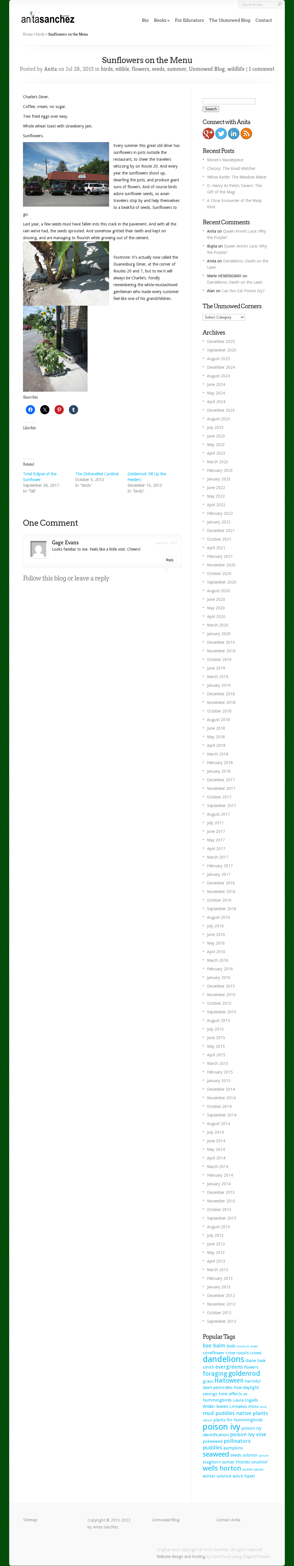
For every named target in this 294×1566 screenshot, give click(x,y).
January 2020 (219, 633)
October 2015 (219, 1003)
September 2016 (221, 908)
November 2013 (221, 1201)
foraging (215, 1373)
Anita (50, 68)
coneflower (214, 1352)
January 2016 (219, 977)
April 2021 (216, 547)
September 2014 (221, 1115)
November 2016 (221, 891)
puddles (212, 1448)
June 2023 (216, 436)
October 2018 (219, 711)
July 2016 (215, 926)
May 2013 (216, 1252)
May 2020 (216, 608)
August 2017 (218, 814)
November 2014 (221, 1098)
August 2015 (218, 1020)
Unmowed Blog (207, 68)
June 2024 (216, 384)
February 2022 (220, 513)
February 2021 (220, 556)
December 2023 (221, 410)
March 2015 (217, 1063)
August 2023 (218, 419)
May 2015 (216, 1046)
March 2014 (217, 1166)
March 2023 (217, 462)
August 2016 (218, 917)
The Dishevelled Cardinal (97, 474)
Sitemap (30, 1520)
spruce (263, 1455)
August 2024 (218, 376)
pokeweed (213, 1441)
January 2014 (219, 1184)
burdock (243, 1346)
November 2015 (221, 994)
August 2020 (218, 590)
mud (263, 1407)
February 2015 (220, 1072)
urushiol (259, 1462)
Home (28, 34)
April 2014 (216, 1158)
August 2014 (218, 1123)
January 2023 (219, 479)
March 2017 (217, 857)
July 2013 (215, 1235)
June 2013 (216, 1244)
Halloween (229, 1380)
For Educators (189, 20)
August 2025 (218, 358)
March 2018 (217, 754)
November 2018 (221, 702)
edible (122, 68)
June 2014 (216, 1141)
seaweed (216, 1454)
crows (256, 1352)
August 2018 (218, 719)
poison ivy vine (248, 1434)
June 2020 (216, 599)
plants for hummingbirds (238, 1419)
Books (160, 20)
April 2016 (216, 951)
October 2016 (219, 900)
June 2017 (216, 831)
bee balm (214, 1346)
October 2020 (219, 573)
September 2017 (221, 805)
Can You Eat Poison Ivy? (243, 291)
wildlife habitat (253, 1469)
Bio (145, 20)
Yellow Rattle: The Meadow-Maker (237, 177)
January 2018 (219, 771)
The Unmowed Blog (229, 20)
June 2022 (216, 487)
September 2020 (221, 582)
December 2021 (221, 530)
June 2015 (216, 1037)
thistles (243, 1462)
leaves (222, 1406)
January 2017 (219, 874)
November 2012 (221, 1304)
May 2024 (216, 393)
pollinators (237, 1441)
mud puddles (219, 1413)
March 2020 (217, 625)
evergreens (229, 1367)
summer (176, 68)
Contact (264, 20)
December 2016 (221, 883)
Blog (165, 1520)
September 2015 (221, 1012)
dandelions (223, 1359)
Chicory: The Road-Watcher (231, 168)
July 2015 (215, 1029)
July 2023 (215, 427)
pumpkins (233, 1448)
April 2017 (216, 848)
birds (40, 34)
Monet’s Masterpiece (225, 160)
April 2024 (216, 401)
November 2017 (221, 788)
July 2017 (215, 823)
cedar (254, 1346)
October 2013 (219, 1209)
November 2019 (221, 651)
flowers (140, 68)
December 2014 (221, 1089)
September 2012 (221, 1321)
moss (253, 1406)
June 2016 (216, 934)
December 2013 (221, 1192)
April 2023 (216, 453)
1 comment (261, 68)
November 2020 (221, 565)
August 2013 (218, 1226)
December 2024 (221, 367)
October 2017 (219, 797)
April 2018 (216, 745)
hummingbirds (217, 1400)
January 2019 (219, 685)
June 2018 (216, 728)
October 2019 (219, 659)
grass (208, 1381)
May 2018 (216, 737)
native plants (252, 1413)
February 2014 (220, 1175)
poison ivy (221, 1427)
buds (231, 1346)
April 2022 (216, 505)
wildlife (236, 68)
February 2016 (220, 969)
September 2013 (221, 1218)
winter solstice (217, 1476)
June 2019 (216, 668)
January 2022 (219, 522)
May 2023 (216, 444)
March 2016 (217, 960)
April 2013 (216, 1261)
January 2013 (219, 1287)
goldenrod (244, 1373)
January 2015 (219, 1080)
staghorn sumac (219, 1462)
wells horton (222, 1468)
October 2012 (219, 1312)
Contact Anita (228, 1520)
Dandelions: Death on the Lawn (234, 282)
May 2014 (216, 1149)
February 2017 (220, 866)
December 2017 (221, 780)
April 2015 (216, 1055)
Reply (170, 560)
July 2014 (215, 1132)
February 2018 (220, 762)
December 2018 (221, 694)
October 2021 (219, 539)
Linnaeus (238, 1406)
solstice (249, 1455)
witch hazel (244, 1476)
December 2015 (221, 986)
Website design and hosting (181, 1556)
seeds (158, 68)
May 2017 (216, 840)
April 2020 (216, 616)
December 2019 (221, 642)
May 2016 (216, 943)
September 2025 (221, 350)
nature (207, 1420)
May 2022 (216, 496)
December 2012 (221, 1295)
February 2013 (220, 1278)
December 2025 (221, 341)
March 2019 (217, 676)
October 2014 (219, 1106)
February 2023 (220, 470)
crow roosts (237, 1352)
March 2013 (217, 1269)
